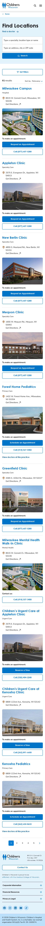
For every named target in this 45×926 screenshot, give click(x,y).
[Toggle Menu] (40, 5)
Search (24, 56)
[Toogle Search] (35, 5)
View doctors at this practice (15, 457)
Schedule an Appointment (22, 443)
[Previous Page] (5, 843)
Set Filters (24, 72)
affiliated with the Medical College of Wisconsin (20, 877)
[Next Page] (39, 843)
